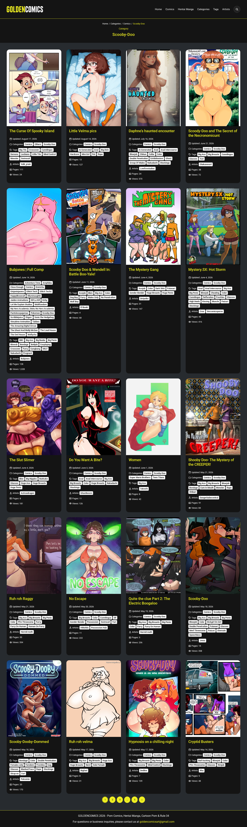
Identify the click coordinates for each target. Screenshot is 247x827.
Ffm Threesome (25, 622)
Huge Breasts (153, 293)
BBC (21, 340)
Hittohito (84, 627)
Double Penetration (139, 158)
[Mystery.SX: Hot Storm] (213, 226)
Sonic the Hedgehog (44, 317)
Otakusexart (206, 164)
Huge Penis (167, 293)
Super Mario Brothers (140, 477)
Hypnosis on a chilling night (151, 742)
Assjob (82, 293)
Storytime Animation (20, 321)
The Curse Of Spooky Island (31, 131)
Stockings (165, 163)
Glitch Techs (46, 291)
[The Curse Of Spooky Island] (34, 88)
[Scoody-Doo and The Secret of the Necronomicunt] (213, 88)
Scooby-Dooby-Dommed (29, 742)
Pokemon (35, 313)
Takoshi (144, 488)
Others (38, 144)
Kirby (44, 300)
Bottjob (34, 344)
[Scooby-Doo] (213, 555)
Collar (151, 154)
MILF (45, 348)
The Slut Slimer (21, 460)
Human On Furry (36, 626)
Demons (14, 154)
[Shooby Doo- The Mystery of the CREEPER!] (213, 416)
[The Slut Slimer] (34, 416)
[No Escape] (93, 555)
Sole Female (99, 765)
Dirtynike (144, 298)
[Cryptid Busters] (213, 698)
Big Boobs (40, 340)
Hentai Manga (186, 9)
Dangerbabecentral (209, 497)
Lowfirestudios (147, 168)
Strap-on (14, 773)
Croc (202, 311)
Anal (96, 150)
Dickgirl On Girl (214, 622)
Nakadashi (152, 163)
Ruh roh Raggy (21, 599)
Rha (201, 770)
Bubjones (25, 358)
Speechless (195, 635)
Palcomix (25, 779)
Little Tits (36, 154)
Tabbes (35, 321)
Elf (115, 617)
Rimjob (221, 765)
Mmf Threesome (197, 630)
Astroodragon (27, 493)
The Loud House (48, 330)
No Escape (77, 599)
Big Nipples (31, 479)
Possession (92, 622)
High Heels (194, 301)
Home (158, 9)
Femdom (30, 765)
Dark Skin (160, 288)
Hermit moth (27, 632)
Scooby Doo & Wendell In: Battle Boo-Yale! (89, 271)
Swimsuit (25, 158)
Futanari (171, 288)
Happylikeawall (17, 296)
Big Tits (23, 150)
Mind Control (50, 154)
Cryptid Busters (201, 742)
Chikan (143, 154)
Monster (14, 158)
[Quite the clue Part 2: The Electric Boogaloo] (153, 555)
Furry (25, 348)
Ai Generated (85, 150)
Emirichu (40, 287)
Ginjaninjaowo (17, 291)
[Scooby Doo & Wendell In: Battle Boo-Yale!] (93, 226)
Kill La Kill (35, 300)
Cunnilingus (47, 150)
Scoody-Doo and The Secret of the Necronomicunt (212, 133)
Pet (93, 154)
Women (135, 460)
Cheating (215, 293)
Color (159, 154)
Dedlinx (143, 770)
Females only (16, 765)
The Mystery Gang (143, 269)
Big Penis (52, 340)
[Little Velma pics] (93, 88)
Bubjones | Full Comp (26, 269)
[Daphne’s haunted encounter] (153, 88)
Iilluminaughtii (34, 296)
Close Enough (16, 287)
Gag (49, 765)
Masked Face (27, 769)
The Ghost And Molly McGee (24, 330)
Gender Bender (137, 293)
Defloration (208, 297)
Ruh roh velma (81, 742)
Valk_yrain (26, 164)
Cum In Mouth (207, 487)
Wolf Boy (74, 301)
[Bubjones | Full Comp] (34, 226)
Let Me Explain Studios (21, 304)
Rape (100, 154)
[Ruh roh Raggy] (34, 555)
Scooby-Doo (49, 144)
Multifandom (41, 304)
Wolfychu (32, 334)
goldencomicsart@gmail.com (157, 821)
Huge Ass (25, 483)
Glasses (193, 158)
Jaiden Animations (19, 300)
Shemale (221, 630)
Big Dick (105, 150)
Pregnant (27, 353)
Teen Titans (158, 477)
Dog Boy (74, 297)
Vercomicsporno (215, 311)
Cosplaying (45, 344)
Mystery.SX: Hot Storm (206, 269)
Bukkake (43, 479)
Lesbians (25, 154)
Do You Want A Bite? (85, 460)
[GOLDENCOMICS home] (25, 9)
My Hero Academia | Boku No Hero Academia (32, 308)
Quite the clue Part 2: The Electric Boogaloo (149, 601)
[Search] (237, 9)
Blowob (13, 344)
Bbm (90, 293)
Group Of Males (137, 163)
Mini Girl (86, 154)
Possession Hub (99, 627)
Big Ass (202, 154)
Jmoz (202, 640)
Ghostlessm (86, 493)
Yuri (202, 158)
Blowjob (133, 154)
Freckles (220, 297)
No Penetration (108, 297)
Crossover (34, 150)
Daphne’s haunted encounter (152, 131)
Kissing (205, 301)
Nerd (88, 765)
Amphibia (47, 283)
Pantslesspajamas (19, 313)
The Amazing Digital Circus (23, 326)
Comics (170, 9)
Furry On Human (18, 626)
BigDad (83, 770)
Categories (203, 9)
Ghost (168, 158)
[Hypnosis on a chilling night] (153, 698)
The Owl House (17, 334)
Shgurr (28, 317)
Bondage (24, 344)
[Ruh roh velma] (93, 698)
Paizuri (224, 301)
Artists (226, 9)
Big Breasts (213, 154)
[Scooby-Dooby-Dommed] (34, 698)
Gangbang (35, 348)
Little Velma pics (82, 131)
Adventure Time (32, 283)
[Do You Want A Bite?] (93, 416)
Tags (216, 9)
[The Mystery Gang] (153, 226)
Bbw (21, 479)
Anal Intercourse (169, 150)
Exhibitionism (156, 158)
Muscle (215, 301)
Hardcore (74, 154)
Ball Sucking (204, 760)
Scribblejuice (16, 317)
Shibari (192, 492)
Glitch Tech (31, 291)
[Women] (153, 416)
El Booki (84, 307)
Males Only (93, 297)
